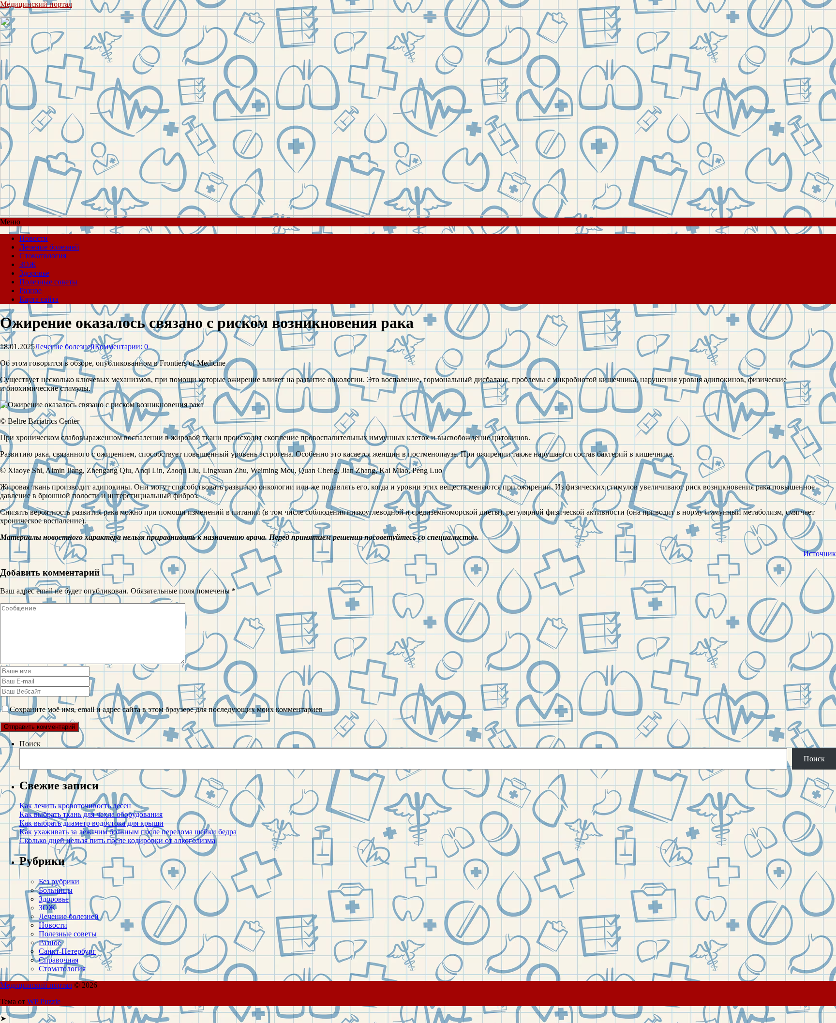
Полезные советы (48, 282)
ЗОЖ (27, 264)
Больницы (56, 890)
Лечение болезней (49, 247)
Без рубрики (59, 881)
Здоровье (34, 273)
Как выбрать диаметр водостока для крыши (91, 823)
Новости (33, 238)
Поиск (30, 744)
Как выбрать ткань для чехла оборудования (91, 814)
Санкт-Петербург (67, 951)
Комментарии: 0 (121, 346)
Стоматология (42, 256)
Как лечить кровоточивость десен (75, 805)
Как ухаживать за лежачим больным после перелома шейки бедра (128, 832)
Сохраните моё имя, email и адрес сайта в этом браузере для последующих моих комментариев (166, 709)
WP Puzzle (43, 1001)
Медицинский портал (36, 4)
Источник (819, 553)
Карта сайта (39, 299)
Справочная (58, 960)
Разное (30, 290)
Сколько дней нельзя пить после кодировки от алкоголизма (117, 840)
